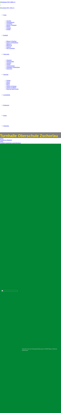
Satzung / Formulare (11, 25)
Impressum (8, 275)
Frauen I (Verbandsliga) (12, 42)
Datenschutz (8, 276)
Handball (5, 35)
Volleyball (5, 74)
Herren (8, 83)
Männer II (8, 44)
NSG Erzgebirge (10, 48)
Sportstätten (9, 23)
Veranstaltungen (10, 22)
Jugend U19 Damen (11, 86)
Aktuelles (8, 21)
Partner (5, 115)
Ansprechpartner (10, 65)
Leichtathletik (6, 95)
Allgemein (9, 60)
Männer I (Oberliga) (11, 41)
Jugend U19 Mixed (11, 87)
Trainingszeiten (10, 61)
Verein (4, 15)
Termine (8, 64)
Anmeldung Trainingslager (13, 67)
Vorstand (8, 28)
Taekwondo (6, 54)
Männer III (9, 45)
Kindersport (6, 105)
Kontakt (8, 29)
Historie (8, 26)
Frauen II (8, 47)
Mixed (8, 84)
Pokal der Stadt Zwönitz (12, 89)
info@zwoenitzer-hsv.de (43, 163)
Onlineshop (6, 126)
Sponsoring (9, 68)
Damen (8, 82)
